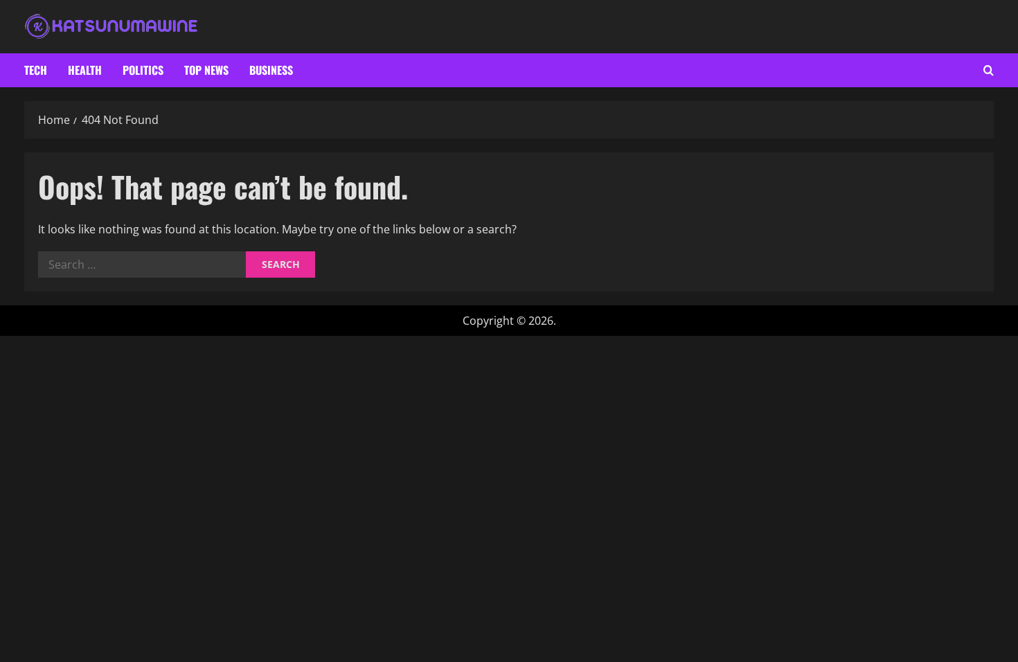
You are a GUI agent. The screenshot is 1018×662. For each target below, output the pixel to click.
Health (85, 70)
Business (271, 70)
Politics (143, 70)
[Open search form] (988, 70)
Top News (206, 70)
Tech (35, 70)
